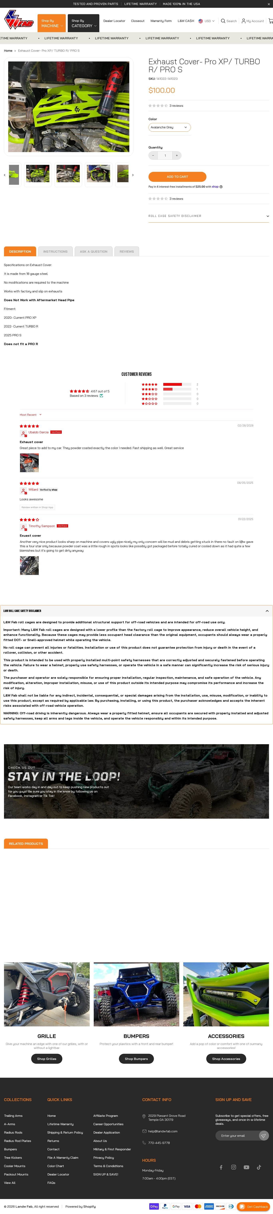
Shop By (50, 23)
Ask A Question (93, 251)
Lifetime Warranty (60, 1124)
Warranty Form (161, 21)
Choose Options (27, 933)
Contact (53, 1149)
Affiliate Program (105, 1116)
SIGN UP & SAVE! (105, 1174)
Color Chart (55, 1166)
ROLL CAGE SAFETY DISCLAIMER (174, 216)
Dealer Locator (114, 21)
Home (8, 50)
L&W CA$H (186, 21)
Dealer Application (106, 1132)
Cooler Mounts (14, 1166)
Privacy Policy (103, 1158)
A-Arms (9, 1124)
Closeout (137, 21)
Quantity (155, 147)
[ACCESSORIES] (226, 994)
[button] (158, 106)
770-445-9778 (159, 1143)
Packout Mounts (16, 1174)
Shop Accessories (226, 1059)
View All (9, 1183)
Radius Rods (13, 1132)
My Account (255, 21)
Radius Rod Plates (17, 1141)
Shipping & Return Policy (65, 1132)
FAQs (51, 1183)
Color (152, 119)
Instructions (55, 251)
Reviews (127, 251)
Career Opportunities (108, 1124)
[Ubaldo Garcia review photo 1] (29, 462)
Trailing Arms (13, 1116)
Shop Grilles (46, 1059)
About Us (100, 1141)
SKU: (152, 79)
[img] (29, 426)
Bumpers (10, 1149)
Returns (53, 1141)
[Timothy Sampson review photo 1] (29, 565)
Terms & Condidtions (108, 1166)
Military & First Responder (112, 1149)
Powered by (80, 1206)
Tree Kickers (13, 1158)
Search (232, 21)
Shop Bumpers (136, 1059)
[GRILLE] (47, 994)
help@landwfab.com (162, 1131)
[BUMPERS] (136, 994)
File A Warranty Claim (62, 1158)
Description (20, 251)
